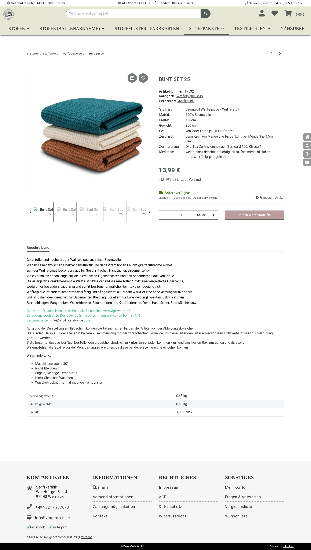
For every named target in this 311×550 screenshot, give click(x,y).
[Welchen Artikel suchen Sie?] (206, 13)
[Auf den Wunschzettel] (143, 78)
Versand (195, 180)
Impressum (169, 487)
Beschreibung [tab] (38, 247)
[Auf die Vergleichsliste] (132, 78)
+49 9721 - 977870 (52, 507)
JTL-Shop (288, 546)
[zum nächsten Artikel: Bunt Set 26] (280, 53)
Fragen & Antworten (243, 497)
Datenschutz (170, 506)
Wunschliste (236, 516)
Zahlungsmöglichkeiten (114, 506)
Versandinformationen (113, 497)
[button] (262, 13)
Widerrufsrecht (172, 516)
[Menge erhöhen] (213, 215)
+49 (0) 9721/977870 (289, 3)
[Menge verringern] (164, 215)
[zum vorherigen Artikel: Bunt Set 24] (271, 53)
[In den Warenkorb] (30, 67)
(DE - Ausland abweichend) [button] (202, 197)
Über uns (101, 487)
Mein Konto (235, 487)
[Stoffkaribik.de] (8, 13)
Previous (30, 212)
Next (149, 212)
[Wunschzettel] (274, 13)
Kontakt (100, 516)
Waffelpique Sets (189, 96)
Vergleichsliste (238, 506)
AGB (163, 497)
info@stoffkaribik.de (66, 320)
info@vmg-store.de (52, 518)
